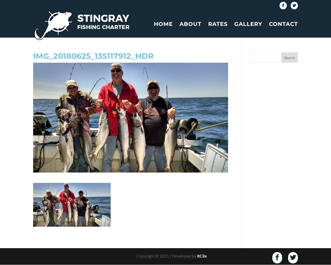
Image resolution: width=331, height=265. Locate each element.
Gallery (248, 24)
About (190, 24)
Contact (283, 24)
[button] (72, 205)
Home (163, 24)
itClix (202, 255)
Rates (218, 24)
